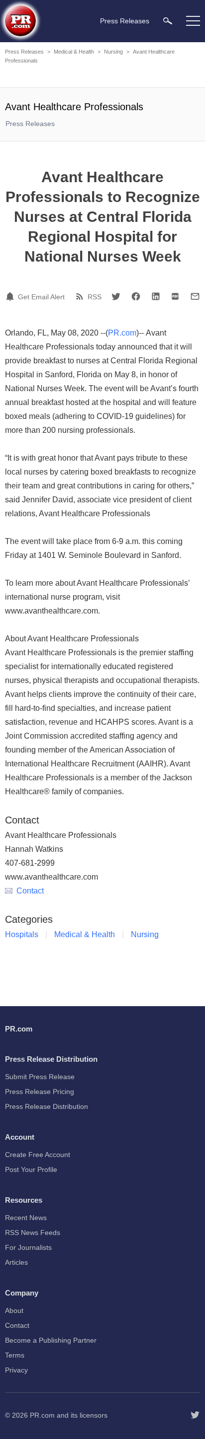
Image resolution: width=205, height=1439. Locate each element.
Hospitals (21, 934)
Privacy (16, 1370)
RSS (95, 296)
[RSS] (81, 296)
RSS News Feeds (32, 1232)
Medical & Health (74, 52)
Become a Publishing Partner (51, 1340)
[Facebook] (136, 296)
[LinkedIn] (156, 296)
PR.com (122, 333)
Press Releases (24, 52)
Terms (14, 1355)
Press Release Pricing (39, 1092)
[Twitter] (116, 296)
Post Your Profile (31, 1169)
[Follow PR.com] (195, 1415)
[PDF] (175, 296)
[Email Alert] (11, 296)
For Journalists (28, 1247)
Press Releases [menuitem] (124, 21)
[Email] (195, 296)
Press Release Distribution (46, 1106)
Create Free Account (37, 1155)
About (14, 1310)
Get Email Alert (41, 296)
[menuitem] (167, 20)
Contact (30, 891)
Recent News (26, 1218)
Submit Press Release (40, 1077)
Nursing (113, 52)
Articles (16, 1262)
